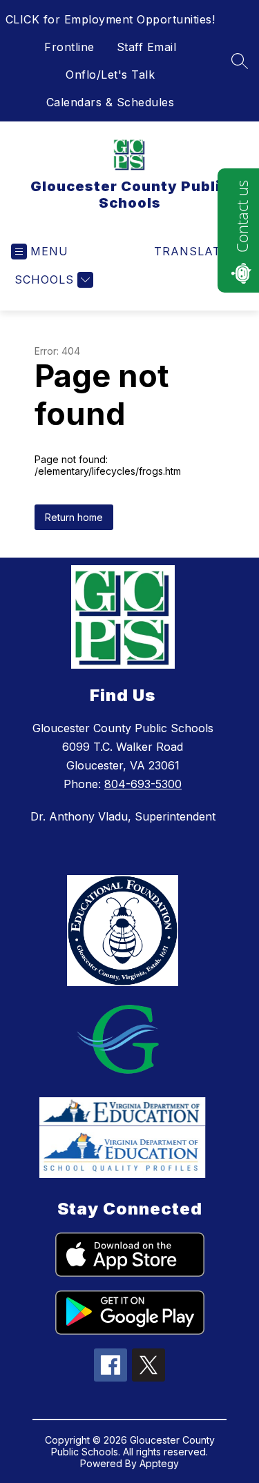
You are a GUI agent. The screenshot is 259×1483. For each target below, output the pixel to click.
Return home (74, 517)
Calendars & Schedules (110, 102)
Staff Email (147, 47)
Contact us (242, 216)
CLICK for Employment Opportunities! (110, 19)
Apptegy (159, 1463)
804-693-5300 (143, 784)
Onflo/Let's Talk (110, 74)
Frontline (69, 47)
